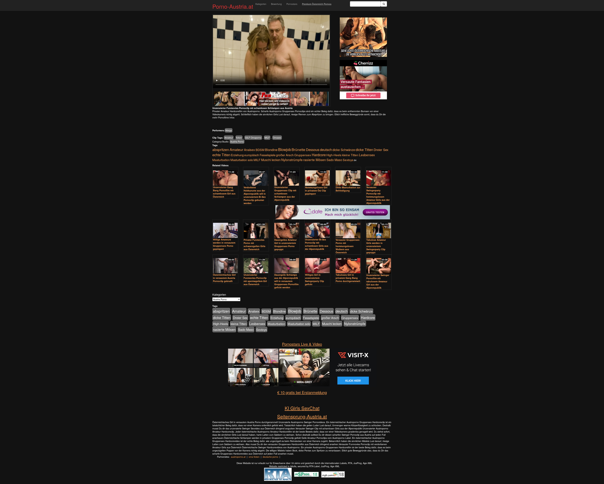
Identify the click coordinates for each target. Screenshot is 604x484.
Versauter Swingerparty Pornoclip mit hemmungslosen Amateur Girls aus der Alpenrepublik (378, 195)
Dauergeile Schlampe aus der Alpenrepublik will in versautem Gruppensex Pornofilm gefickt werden (286, 281)
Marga (228, 130)
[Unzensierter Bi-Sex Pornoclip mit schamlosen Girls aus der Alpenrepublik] (317, 229)
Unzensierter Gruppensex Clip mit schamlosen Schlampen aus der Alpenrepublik (285, 193)
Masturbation (221, 160)
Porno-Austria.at (232, 6)
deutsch (326, 149)
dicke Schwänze (344, 149)
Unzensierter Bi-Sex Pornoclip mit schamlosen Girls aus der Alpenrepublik (316, 244)
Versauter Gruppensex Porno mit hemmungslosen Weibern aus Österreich (348, 246)
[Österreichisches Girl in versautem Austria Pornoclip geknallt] (225, 264)
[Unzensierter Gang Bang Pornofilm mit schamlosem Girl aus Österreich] (225, 177)
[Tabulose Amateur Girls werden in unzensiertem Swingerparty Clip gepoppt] (378, 229)
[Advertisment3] (302, 196)
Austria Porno (237, 141)
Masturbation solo (241, 160)
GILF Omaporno (253, 137)
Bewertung (276, 4)
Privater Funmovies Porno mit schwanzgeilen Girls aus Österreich (254, 244)
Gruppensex (302, 155)
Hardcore (319, 154)
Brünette (298, 149)
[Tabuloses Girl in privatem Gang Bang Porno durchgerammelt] (348, 264)
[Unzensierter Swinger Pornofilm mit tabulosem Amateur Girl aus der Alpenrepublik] (378, 264)
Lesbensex (367, 154)
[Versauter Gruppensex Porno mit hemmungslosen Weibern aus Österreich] (348, 229)
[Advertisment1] (363, 37)
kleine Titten (350, 155)
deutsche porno (270, 456)
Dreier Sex (381, 149)
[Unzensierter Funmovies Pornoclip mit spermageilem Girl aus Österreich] (256, 264)
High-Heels (333, 155)
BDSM (260, 150)
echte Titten (221, 154)
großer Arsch (285, 155)
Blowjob (284, 149)
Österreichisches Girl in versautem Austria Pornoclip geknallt (224, 278)
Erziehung (237, 155)
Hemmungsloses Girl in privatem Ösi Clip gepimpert (316, 190)
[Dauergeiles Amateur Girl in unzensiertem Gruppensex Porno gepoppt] (286, 229)
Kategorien (260, 4)
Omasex (277, 137)
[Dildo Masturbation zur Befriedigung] (348, 177)
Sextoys (348, 160)
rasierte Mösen (314, 159)
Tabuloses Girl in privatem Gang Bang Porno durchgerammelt (348, 278)
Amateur (228, 137)
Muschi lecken (271, 159)
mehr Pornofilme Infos (223, 117)
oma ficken (254, 456)
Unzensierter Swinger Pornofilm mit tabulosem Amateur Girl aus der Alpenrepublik (377, 281)
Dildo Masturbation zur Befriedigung (348, 189)
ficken (239, 137)
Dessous (312, 149)
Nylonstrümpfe (292, 159)
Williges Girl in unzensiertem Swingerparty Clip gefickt (314, 279)
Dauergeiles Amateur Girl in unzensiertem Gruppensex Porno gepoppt (285, 244)
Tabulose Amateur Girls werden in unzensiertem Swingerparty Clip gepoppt (376, 246)
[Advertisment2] (363, 79)
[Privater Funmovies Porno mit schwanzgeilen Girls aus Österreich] (256, 229)
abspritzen (220, 149)
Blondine (271, 149)
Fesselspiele (267, 155)
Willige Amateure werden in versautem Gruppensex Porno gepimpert (224, 244)
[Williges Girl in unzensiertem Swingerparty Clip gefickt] (317, 264)
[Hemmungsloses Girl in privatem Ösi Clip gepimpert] (317, 177)
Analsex (249, 149)
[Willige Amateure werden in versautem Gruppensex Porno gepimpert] (225, 229)
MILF (267, 137)
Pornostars (291, 4)
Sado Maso (334, 160)
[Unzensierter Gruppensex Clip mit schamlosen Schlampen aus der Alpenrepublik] (286, 177)
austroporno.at (238, 456)
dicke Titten (364, 149)
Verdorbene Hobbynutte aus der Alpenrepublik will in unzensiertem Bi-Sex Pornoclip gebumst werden (255, 195)
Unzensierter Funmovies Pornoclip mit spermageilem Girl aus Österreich (255, 279)
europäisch (251, 155)
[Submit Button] (384, 4)
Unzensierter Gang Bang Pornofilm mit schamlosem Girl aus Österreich (224, 192)
